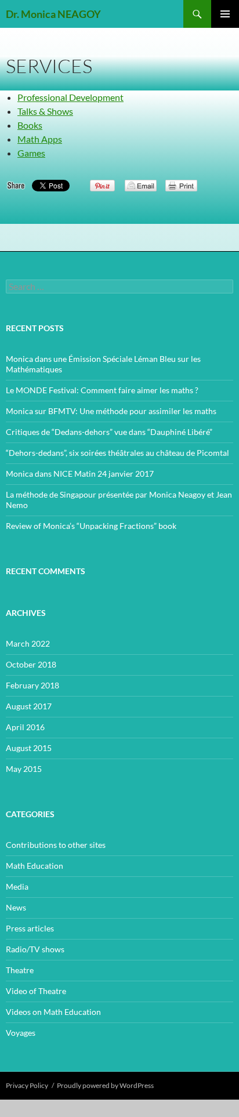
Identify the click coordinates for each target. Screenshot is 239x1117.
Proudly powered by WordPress (105, 1085)
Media (17, 886)
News (16, 907)
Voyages (20, 1033)
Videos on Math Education (53, 1012)
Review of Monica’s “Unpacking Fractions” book (91, 526)
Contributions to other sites (56, 845)
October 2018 (31, 664)
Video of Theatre (36, 991)
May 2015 (24, 769)
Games (31, 152)
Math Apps (39, 138)
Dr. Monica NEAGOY (53, 14)
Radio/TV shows (35, 949)
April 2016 (25, 727)
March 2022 (28, 643)
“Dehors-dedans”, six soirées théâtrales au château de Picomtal (117, 453)
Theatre (20, 970)
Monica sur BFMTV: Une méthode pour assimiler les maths (111, 411)
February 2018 (32, 685)
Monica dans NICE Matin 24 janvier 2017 (80, 473)
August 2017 (29, 706)
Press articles (30, 928)
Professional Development (70, 97)
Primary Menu (225, 14)
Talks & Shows (45, 111)
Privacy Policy (27, 1085)
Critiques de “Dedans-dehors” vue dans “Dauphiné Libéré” (109, 432)
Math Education (34, 866)
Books (29, 124)
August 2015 (29, 748)
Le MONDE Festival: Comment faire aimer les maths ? (102, 390)
